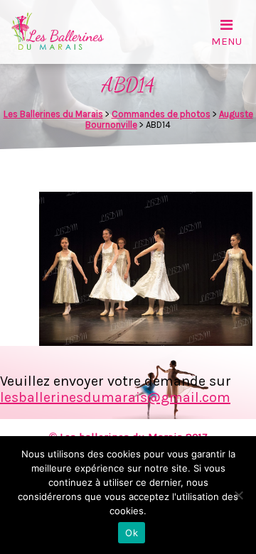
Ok (131, 532)
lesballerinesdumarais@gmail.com (115, 397)
